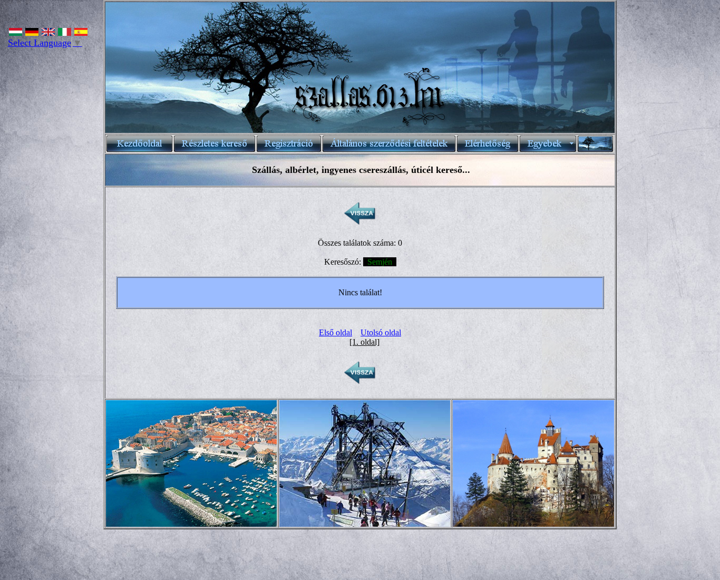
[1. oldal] (364, 341)
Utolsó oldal (381, 332)
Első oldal (335, 332)
